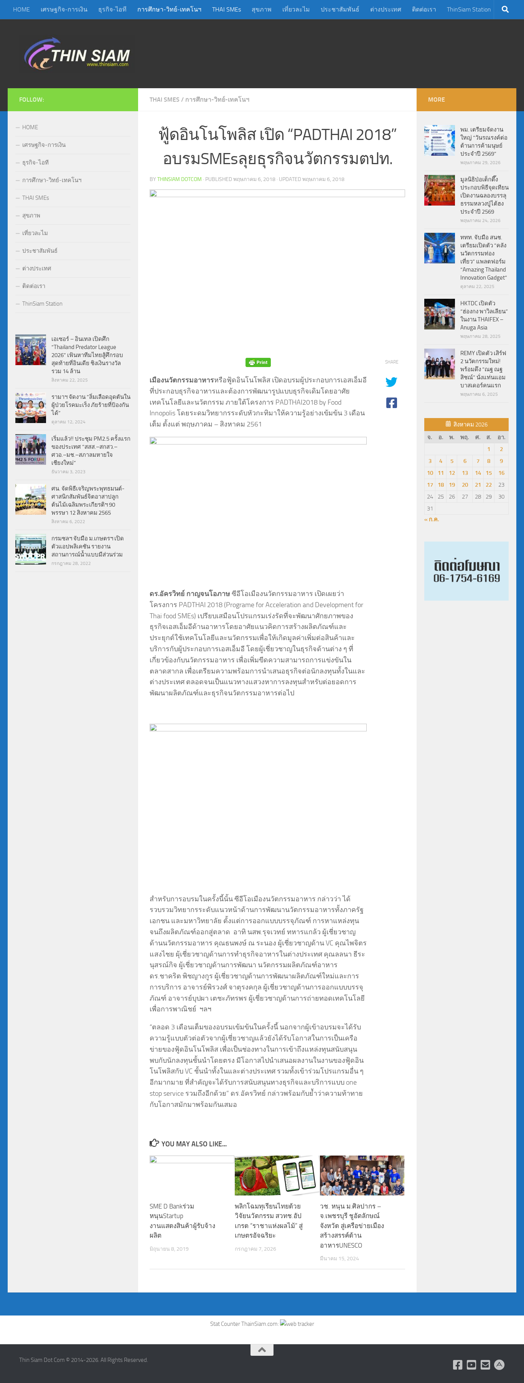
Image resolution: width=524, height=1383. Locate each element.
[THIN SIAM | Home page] (77, 54)
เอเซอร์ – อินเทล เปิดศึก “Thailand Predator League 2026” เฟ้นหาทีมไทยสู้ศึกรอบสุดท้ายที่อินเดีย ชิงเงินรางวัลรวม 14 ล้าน (87, 355)
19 (452, 484)
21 (478, 484)
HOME (21, 9)
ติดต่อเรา (424, 9)
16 (501, 472)
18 (441, 484)
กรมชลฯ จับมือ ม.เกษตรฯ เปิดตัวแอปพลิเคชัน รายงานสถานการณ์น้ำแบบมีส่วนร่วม (87, 546)
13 (465, 472)
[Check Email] (485, 1365)
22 (489, 484)
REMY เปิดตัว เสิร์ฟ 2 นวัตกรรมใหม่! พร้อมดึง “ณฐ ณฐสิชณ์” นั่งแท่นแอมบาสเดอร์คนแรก (483, 369)
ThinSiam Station (469, 9)
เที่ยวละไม (296, 9)
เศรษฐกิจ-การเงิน (64, 9)
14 (478, 472)
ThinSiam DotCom (179, 179)
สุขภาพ (262, 9)
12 (452, 472)
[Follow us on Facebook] (458, 1365)
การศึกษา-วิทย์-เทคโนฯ (169, 9)
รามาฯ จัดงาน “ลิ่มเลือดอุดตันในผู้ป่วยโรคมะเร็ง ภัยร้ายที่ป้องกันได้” (90, 405)
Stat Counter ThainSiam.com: (245, 1323)
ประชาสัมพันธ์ (340, 9)
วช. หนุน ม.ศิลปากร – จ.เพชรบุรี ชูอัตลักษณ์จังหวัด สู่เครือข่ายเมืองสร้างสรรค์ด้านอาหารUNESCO (352, 1225)
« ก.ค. (431, 519)
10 (430, 472)
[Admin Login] (499, 1365)
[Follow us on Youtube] (471, 1365)
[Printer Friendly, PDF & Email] (258, 362)
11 (441, 472)
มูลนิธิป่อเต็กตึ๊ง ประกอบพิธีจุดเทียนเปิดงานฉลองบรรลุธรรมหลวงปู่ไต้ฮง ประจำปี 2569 (484, 195)
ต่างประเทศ (385, 9)
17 (430, 484)
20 (465, 484)
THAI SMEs (226, 9)
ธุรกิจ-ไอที (112, 9)
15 (489, 472)
